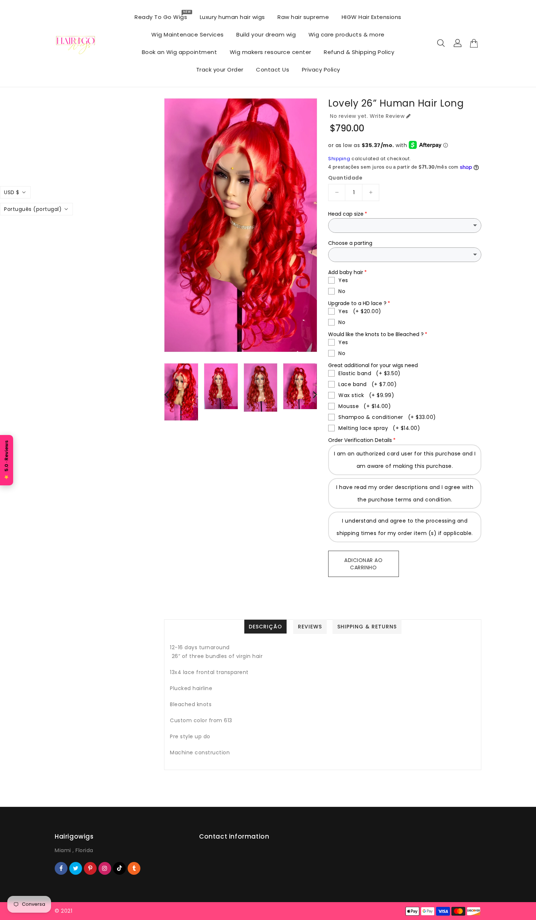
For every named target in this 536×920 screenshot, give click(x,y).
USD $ (11, 192)
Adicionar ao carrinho (363, 564)
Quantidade (345, 177)
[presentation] (166, 394)
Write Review (387, 116)
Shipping (339, 158)
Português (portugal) (33, 209)
